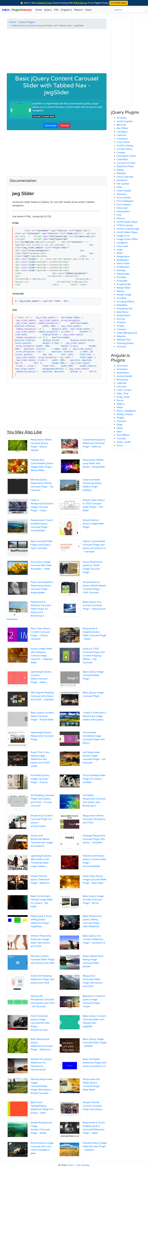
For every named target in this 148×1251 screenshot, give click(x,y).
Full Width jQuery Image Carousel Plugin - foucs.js (40, 779)
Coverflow (122, 159)
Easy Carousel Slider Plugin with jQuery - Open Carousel (42, 545)
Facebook (122, 180)
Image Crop (123, 235)
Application (123, 372)
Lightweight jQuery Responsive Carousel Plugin (42, 736)
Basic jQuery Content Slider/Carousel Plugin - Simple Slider (42, 716)
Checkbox (122, 138)
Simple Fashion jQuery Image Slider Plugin (93, 524)
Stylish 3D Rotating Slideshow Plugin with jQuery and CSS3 (42, 979)
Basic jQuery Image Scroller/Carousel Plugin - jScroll (93, 899)
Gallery (120, 403)
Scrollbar (122, 298)
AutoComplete (125, 121)
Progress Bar (124, 284)
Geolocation (123, 211)
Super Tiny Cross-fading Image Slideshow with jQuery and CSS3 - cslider (41, 759)
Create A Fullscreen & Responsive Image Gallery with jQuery (94, 716)
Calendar (122, 383)
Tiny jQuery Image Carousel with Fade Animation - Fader (41, 565)
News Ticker (123, 263)
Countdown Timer (126, 156)
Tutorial (64, 125)
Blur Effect (122, 128)
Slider (120, 424)
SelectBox (122, 305)
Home (38, 9)
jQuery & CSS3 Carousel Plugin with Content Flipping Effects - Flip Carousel (94, 655)
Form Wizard (124, 204)
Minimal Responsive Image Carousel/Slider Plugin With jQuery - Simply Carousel (42, 1086)
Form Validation (125, 201)
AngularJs (66, 9)
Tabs (119, 431)
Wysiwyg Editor (125, 343)
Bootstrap (122, 379)
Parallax (121, 270)
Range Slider (124, 287)
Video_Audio (124, 442)
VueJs (88, 9)
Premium (121, 421)
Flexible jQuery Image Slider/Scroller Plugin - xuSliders (95, 1146)
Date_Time (122, 393)
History (121, 218)
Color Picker (123, 142)
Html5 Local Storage (128, 228)
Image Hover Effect (127, 239)
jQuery (48, 9)
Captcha (121, 135)
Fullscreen (122, 208)
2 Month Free (43, 2)
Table (120, 428)
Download (50, 125)
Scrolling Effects (125, 301)
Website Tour (124, 339)
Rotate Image (124, 294)
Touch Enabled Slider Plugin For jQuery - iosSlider (94, 779)
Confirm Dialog (125, 145)
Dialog (120, 169)
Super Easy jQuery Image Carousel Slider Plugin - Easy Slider (95, 879)
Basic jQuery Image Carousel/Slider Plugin (93, 675)
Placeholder (123, 273)
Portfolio (121, 277)
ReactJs (78, 9)
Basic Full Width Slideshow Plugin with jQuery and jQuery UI (94, 1063)
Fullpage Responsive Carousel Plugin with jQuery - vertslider (94, 839)
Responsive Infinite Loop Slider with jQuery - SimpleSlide (94, 463)
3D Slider (122, 117)
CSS (56, 9)
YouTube (121, 346)
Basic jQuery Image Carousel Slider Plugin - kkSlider (95, 1042)
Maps (120, 407)
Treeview (121, 329)
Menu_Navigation (126, 410)
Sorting (121, 318)
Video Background (127, 332)
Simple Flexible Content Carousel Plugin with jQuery (93, 1106)
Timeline (121, 322)
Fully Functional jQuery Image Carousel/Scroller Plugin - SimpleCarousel (40, 1023)
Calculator (122, 131)
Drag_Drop (123, 396)
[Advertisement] (57, 51)
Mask (120, 253)
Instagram (122, 242)
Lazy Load (122, 246)
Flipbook (121, 194)
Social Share (123, 315)
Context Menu (124, 149)
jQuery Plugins (27, 22)
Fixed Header (124, 190)
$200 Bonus (80, 2)
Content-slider (48, 116)
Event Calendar (125, 176)
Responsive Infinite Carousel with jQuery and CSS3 (94, 819)
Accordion (122, 365)
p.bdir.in (70, 1165)
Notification (123, 266)
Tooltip (120, 325)
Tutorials (121, 438)
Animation (122, 369)
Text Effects (123, 435)
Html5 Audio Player (127, 221)
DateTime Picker (125, 166)
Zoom (120, 445)
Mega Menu (123, 256)
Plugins (121, 417)
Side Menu (122, 312)
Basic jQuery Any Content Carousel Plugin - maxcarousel (94, 605)
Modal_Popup (125, 414)
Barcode (121, 124)
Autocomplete (124, 376)
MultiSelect (123, 260)
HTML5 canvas (125, 225)
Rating (120, 291)
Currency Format (126, 162)
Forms (120, 400)
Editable (121, 173)
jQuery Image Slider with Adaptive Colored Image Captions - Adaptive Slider (41, 655)
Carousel (36, 116)
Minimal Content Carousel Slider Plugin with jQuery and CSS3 (42, 959)
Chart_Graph (124, 390)
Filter (119, 187)
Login (120, 249)
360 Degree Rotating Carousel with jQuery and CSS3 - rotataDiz (42, 696)
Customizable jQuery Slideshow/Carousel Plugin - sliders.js (94, 443)
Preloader (122, 280)
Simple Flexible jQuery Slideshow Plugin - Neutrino (40, 879)
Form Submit (124, 197)
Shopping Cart (125, 308)
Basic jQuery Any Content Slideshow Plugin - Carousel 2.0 (94, 939)
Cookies (121, 152)
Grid (119, 214)
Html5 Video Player (127, 232)
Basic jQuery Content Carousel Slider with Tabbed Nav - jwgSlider (56, 85)
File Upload (123, 183)
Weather (121, 336)
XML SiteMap (82, 1165)
